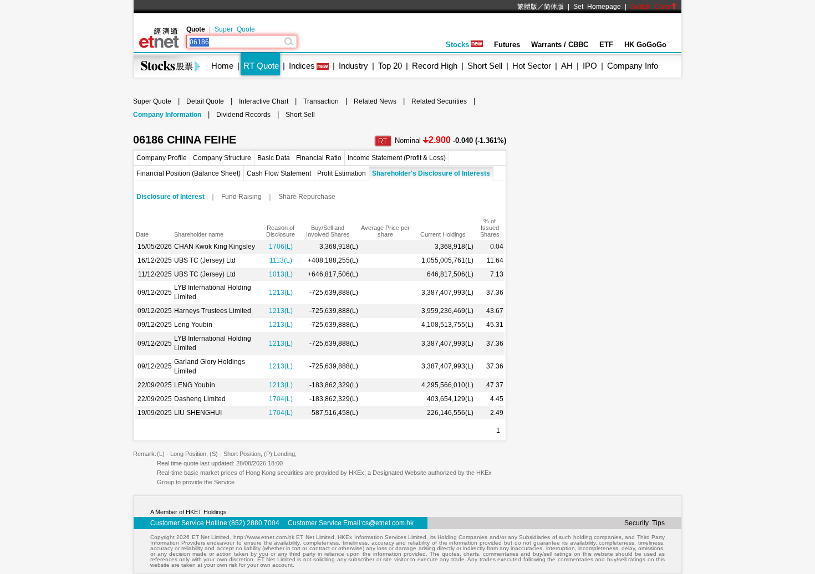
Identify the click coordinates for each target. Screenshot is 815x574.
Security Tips (644, 523)
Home (222, 65)
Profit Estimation (341, 173)
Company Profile (161, 158)
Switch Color (650, 7)
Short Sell (484, 65)
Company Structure (222, 158)
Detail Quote (205, 101)
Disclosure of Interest (170, 197)
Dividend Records (243, 115)
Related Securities (439, 101)
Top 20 (390, 65)
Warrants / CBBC (559, 44)
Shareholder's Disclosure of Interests (431, 173)
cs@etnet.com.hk (388, 523)
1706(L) (281, 246)
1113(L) (280, 260)
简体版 (554, 7)
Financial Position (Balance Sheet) (188, 173)
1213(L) (281, 292)
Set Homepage (597, 7)
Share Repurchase (306, 197)
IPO (590, 65)
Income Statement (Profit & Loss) (397, 158)
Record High (434, 65)
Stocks (457, 44)
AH (567, 65)
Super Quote (235, 29)
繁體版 (527, 7)
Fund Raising (241, 197)
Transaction (321, 101)
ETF (606, 44)
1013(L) (281, 274)
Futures (507, 44)
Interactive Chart (263, 101)
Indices (302, 65)
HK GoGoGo (645, 44)
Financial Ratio (319, 158)
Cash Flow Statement (279, 173)
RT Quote (261, 65)
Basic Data (273, 158)
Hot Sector (531, 65)
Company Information (167, 115)
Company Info (632, 65)
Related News (375, 101)
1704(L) (281, 399)
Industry (353, 65)
